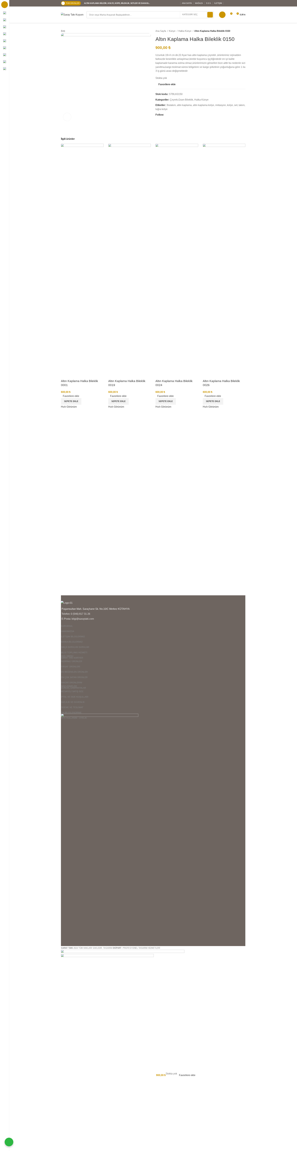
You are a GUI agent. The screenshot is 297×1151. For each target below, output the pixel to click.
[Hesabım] (222, 15)
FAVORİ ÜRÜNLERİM (71, 682)
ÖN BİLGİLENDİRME (71, 712)
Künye (172, 31)
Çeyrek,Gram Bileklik (181, 99)
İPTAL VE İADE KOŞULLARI (74, 697)
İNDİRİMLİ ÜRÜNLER (71, 661)
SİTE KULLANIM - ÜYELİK (74, 718)
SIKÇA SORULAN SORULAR (75, 647)
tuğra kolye (161, 109)
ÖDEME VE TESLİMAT (72, 707)
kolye (230, 105)
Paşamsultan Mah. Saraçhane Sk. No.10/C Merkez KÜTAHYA (96, 609)
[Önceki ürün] (237, 31)
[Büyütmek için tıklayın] (67, 117)
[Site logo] (72, 14)
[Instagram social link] (235, 3)
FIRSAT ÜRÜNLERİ (70, 666)
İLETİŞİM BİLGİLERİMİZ (73, 636)
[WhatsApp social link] (243, 3)
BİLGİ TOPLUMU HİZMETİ (74, 652)
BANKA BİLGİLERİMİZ (72, 642)
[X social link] (231, 3)
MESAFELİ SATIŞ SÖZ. (72, 691)
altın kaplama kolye (203, 105)
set (235, 105)
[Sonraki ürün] (243, 31)
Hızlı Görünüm (69, 406)
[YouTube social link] (239, 3)
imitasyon (220, 105)
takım (242, 105)
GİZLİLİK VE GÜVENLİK (73, 702)
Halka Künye (185, 31)
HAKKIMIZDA (67, 631)
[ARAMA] (210, 15)
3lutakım (171, 105)
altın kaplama (184, 105)
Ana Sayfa (161, 31)
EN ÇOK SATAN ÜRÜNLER (74, 677)
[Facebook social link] (227, 3)
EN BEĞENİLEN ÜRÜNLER (74, 672)
